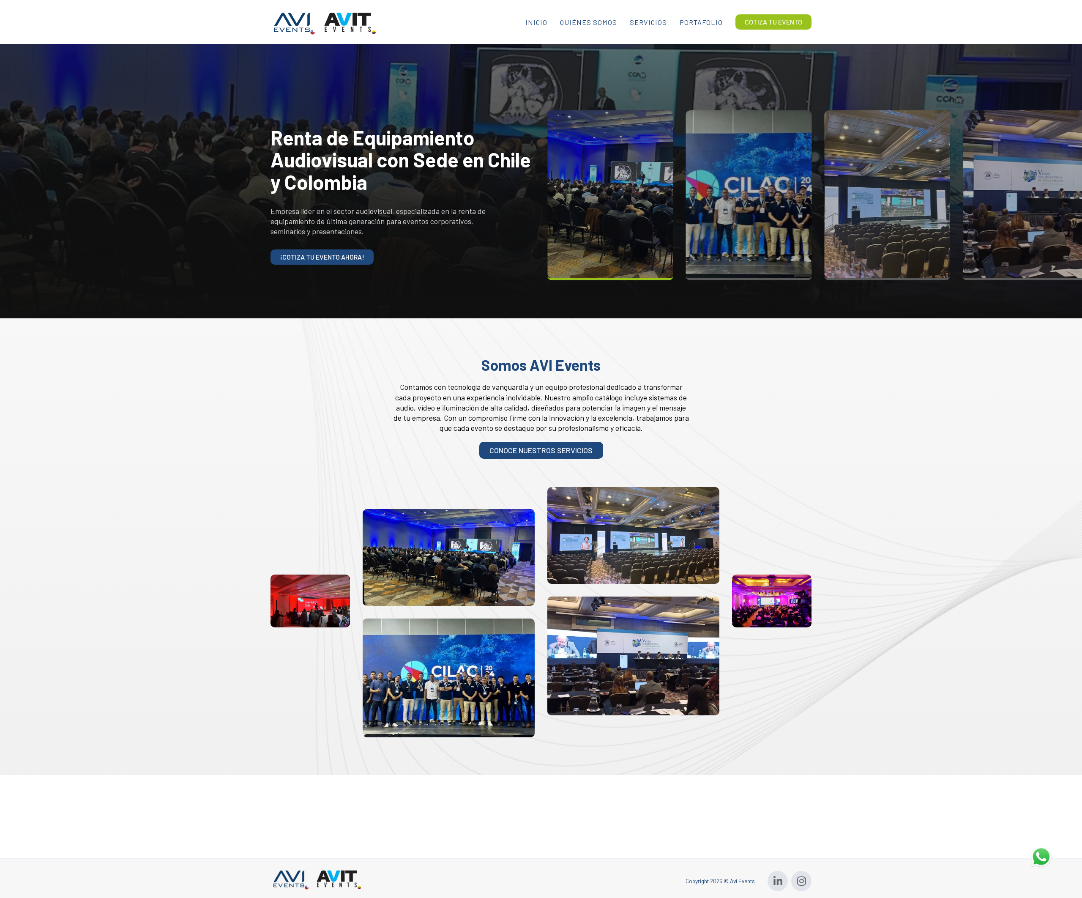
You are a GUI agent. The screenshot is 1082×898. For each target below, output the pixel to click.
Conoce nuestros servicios (541, 450)
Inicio (536, 22)
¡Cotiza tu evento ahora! (322, 257)
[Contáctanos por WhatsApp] (1041, 855)
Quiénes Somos (588, 22)
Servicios (648, 22)
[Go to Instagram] (801, 881)
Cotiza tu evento (773, 22)
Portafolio (701, 22)
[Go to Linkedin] (778, 881)
